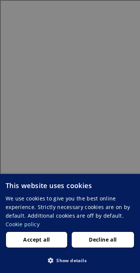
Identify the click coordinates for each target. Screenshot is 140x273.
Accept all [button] (36, 239)
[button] (70, 260)
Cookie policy (23, 224)
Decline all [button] (102, 239)
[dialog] (70, 223)
